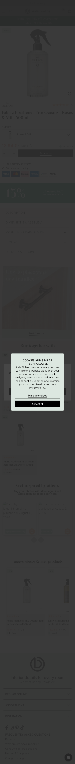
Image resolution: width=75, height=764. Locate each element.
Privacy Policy (37, 387)
